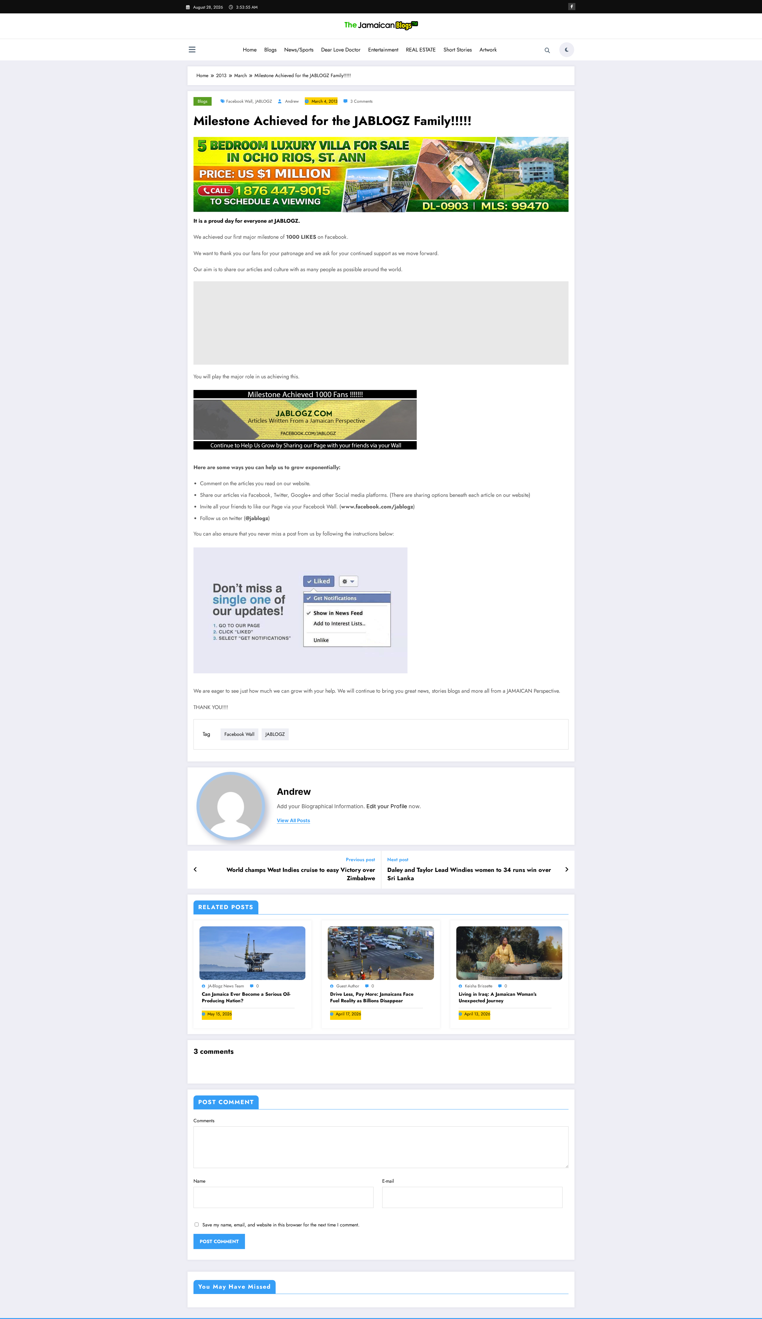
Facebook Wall (239, 101)
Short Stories (458, 50)
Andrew (292, 101)
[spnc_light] (566, 49)
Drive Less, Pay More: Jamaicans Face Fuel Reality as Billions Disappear (371, 997)
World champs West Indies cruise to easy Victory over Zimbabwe (301, 874)
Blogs (270, 50)
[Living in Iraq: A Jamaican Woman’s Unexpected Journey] (509, 952)
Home (250, 50)
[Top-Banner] (381, 174)
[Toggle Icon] (192, 50)
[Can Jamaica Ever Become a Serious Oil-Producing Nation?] (252, 952)
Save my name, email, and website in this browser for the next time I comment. (281, 1224)
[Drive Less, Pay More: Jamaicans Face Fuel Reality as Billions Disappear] (381, 952)
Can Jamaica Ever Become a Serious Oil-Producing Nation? (246, 997)
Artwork (488, 50)
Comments (203, 1120)
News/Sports (298, 50)
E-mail (388, 1181)
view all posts (293, 820)
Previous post (360, 859)
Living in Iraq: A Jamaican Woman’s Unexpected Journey (497, 997)
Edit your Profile (386, 806)
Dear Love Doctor (340, 50)
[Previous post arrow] (195, 870)
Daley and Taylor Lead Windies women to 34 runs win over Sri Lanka (469, 874)
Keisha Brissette (478, 986)
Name (199, 1181)
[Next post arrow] (567, 870)
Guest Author (347, 986)
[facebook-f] (571, 6)
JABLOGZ (263, 101)
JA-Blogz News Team (226, 986)
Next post (397, 859)
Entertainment (383, 50)
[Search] (547, 50)
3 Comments (361, 101)
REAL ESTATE (421, 50)
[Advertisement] (381, 323)
